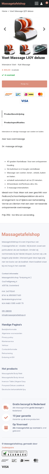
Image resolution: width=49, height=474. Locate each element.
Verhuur (5, 345)
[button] (44, 29)
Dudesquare (8, 447)
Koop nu (24, 83)
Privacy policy (7, 337)
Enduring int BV (8, 357)
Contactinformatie (9, 349)
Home (4, 11)
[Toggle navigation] (36, 3)
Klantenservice (8, 341)
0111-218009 (7, 311)
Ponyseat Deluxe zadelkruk (13, 385)
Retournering (7, 353)
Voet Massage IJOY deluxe (21, 11)
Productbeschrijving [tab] (14, 114)
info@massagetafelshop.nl (14, 315)
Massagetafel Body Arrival (13, 377)
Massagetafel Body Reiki (12, 373)
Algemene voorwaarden (12, 333)
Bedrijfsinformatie (9, 329)
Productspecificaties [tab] (14, 122)
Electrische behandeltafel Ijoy (14, 389)
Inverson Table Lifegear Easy (14, 381)
